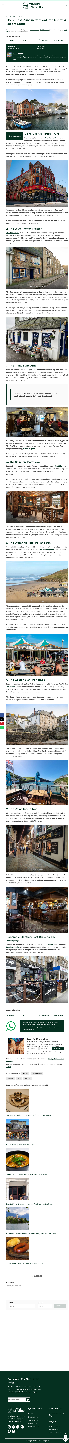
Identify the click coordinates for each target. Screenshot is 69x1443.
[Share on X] (2, 719)
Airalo (8, 1067)
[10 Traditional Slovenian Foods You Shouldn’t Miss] (17, 1249)
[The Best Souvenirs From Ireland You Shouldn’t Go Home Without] (17, 1101)
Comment (10, 1282)
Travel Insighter (43, 1441)
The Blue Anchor (12, 233)
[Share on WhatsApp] (2, 727)
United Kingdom (14, 17)
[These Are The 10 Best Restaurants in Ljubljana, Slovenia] (17, 1160)
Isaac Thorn (18, 54)
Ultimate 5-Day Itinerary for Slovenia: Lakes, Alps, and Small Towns (31, 1234)
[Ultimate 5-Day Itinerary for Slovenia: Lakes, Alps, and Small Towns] (17, 1219)
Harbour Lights (29, 449)
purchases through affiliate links (39, 30)
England (21, 17)
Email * (40, 1303)
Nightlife (27, 1078)
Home (7, 17)
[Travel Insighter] (34, 5)
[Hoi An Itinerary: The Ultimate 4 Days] (17, 1131)
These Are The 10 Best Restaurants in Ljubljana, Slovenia (27, 1174)
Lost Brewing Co (12, 947)
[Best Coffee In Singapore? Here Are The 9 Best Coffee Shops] (17, 1190)
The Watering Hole (46, 549)
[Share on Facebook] (2, 715)
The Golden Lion (12, 686)
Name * (11, 1303)
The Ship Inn (60, 466)
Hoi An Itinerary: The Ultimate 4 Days (20, 1145)
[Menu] (3, 5)
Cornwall (50, 944)
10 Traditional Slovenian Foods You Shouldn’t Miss (25, 1263)
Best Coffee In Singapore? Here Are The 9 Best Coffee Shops (29, 1204)
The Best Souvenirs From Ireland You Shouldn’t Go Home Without (31, 1115)
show (18, 136)
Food (19, 1078)
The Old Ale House (52, 138)
